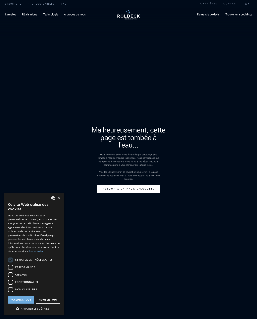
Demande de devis (208, 14)
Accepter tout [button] (21, 299)
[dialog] (34, 254)
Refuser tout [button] (48, 299)
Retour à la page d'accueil (129, 189)
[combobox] (248, 4)
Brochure (13, 4)
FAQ (64, 4)
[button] (34, 308)
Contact (230, 3)
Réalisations (29, 14)
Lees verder (36, 251)
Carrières (208, 3)
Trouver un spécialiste (238, 14)
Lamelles (10, 14)
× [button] (58, 197)
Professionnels (41, 4)
